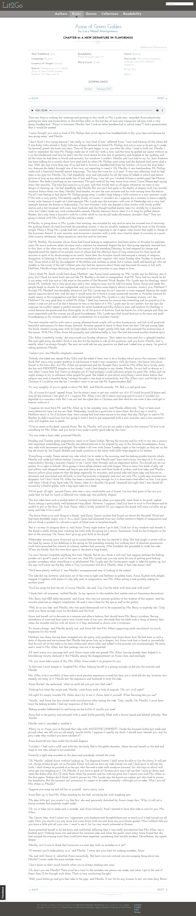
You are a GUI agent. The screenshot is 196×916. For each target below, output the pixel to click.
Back (35, 98)
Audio (88, 89)
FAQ (136, 910)
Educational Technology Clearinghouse (90, 905)
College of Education (101, 907)
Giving (137, 912)
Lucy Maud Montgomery (100, 31)
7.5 (102, 57)
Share (127, 74)
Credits (137, 907)
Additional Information (153, 47)
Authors (61, 14)
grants (126, 905)
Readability (132, 14)
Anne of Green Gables (98, 26)
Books (76, 14)
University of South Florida (120, 907)
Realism (137, 54)
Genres (91, 14)
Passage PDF (104, 89)
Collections (110, 14)
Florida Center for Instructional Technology (78, 907)
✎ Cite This (130, 69)
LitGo (12, 5)
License (137, 905)
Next (160, 98)
